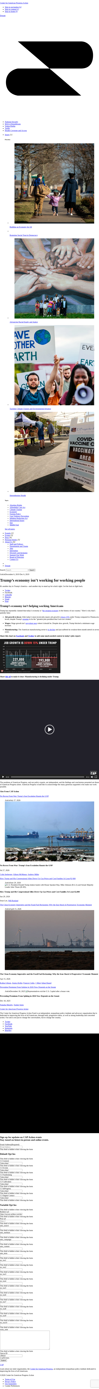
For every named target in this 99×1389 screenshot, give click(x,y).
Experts (8, 533)
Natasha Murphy (6, 1005)
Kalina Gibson (5, 983)
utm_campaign (5, 1239)
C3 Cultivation (5, 1182)
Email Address (9, 1145)
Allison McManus (20, 874)
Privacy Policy (10, 1381)
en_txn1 (3, 1260)
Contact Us (14, 559)
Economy (13, 512)
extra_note (4, 1329)
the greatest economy (50, 611)
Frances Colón (28, 983)
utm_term (3, 1253)
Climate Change (16, 510)
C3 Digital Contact (7, 1195)
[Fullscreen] (96, 777)
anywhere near (31, 623)
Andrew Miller (33, 874)
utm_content (4, 1246)
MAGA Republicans (13, 124)
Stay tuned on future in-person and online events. (24, 1138)
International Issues (17, 520)
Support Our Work (17, 555)
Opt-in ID (3, 1353)
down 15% (65, 617)
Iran (11, 523)
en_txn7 (3, 1302)
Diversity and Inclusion (18, 553)
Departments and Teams (19, 546)
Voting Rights (10, 126)
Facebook (20, 636)
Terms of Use (10, 1379)
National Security (11, 122)
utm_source (4, 1226)
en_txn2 (3, 1267)
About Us (8, 542)
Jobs (11, 548)
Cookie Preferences (12, 1386)
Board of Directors (17, 557)
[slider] (47, 777)
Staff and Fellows (16, 544)
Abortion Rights (16, 505)
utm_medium (5, 1233)
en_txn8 (3, 1309)
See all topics (10, 529)
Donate (3, 16)
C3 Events (4, 1168)
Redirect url (4, 1212)
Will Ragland (13, 901)
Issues (7, 135)
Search (2, 570)
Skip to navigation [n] (13, 7)
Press (7, 538)
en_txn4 (3, 1281)
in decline (51, 630)
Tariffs (7, 128)
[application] (49, 729)
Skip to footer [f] (11, 11)
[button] (49, 729)
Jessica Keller (17, 983)
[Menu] (49, 118)
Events (7, 535)
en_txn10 (3, 1323)
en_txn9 (3, 1316)
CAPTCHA (4, 1358)
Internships (14, 551)
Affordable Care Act (17, 507)
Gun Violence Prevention (19, 516)
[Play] (3, 777)
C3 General (4, 1161)
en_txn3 (3, 1274)
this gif (8, 677)
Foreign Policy (15, 514)
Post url (3, 1219)
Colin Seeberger (6, 874)
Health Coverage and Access (16, 131)
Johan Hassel (46, 983)
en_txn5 (3, 1288)
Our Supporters (11, 1384)
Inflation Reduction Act (19, 518)
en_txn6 (3, 1295)
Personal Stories (11, 540)
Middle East (14, 525)
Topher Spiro (19, 1005)
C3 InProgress (5, 1189)
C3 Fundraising (6, 1175)
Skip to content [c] (12, 9)
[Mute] (92, 777)
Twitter (31, 636)
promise (26, 619)
